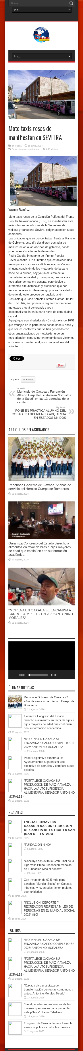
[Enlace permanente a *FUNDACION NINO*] (15, 855)
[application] (41, 660)
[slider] (38, 675)
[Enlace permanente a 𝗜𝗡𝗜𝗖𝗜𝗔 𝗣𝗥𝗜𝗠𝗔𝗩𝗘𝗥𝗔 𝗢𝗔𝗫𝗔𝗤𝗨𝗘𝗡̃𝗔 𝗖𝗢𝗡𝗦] (15, 832)
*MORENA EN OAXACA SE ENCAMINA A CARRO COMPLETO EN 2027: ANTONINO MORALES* (40, 614)
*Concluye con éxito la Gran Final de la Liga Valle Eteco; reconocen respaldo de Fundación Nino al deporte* (49, 865)
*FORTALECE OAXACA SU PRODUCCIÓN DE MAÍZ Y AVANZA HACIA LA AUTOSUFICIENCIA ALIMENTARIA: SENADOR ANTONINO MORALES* (41, 788)
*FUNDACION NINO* (37, 844)
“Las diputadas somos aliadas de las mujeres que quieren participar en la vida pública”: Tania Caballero (47, 1008)
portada (28, 379)
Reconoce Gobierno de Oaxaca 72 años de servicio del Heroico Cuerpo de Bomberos (39, 487)
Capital (18, 146)
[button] (41, 660)
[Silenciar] (62, 675)
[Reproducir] (14, 675)
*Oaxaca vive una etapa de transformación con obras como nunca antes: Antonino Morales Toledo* (48, 989)
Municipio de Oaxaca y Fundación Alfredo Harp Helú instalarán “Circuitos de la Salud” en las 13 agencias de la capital (44, 395)
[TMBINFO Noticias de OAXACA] (41, 39)
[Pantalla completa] (69, 675)
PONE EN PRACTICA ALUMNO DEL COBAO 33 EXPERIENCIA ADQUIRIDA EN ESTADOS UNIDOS (39, 412)
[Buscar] (71, 3)
